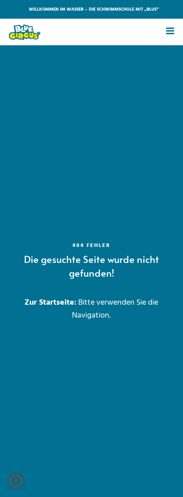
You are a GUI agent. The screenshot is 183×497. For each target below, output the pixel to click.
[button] (16, 481)
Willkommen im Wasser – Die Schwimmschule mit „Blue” (94, 9)
